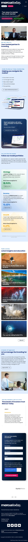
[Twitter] (12, 525)
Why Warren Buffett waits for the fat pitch (13, 266)
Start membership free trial (7, 18)
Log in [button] (25, 6)
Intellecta (15, 532)
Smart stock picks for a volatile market (12, 300)
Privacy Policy (15, 540)
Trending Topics (21, 289)
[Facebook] (8, 525)
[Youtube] (19, 525)
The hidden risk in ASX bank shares (14, 318)
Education (22, 255)
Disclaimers (16, 509)
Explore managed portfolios (19, 18)
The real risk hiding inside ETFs (13, 335)
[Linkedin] (15, 525)
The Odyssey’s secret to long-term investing (14, 283)
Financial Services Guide (7, 509)
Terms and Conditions (22, 540)
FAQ (11, 540)
